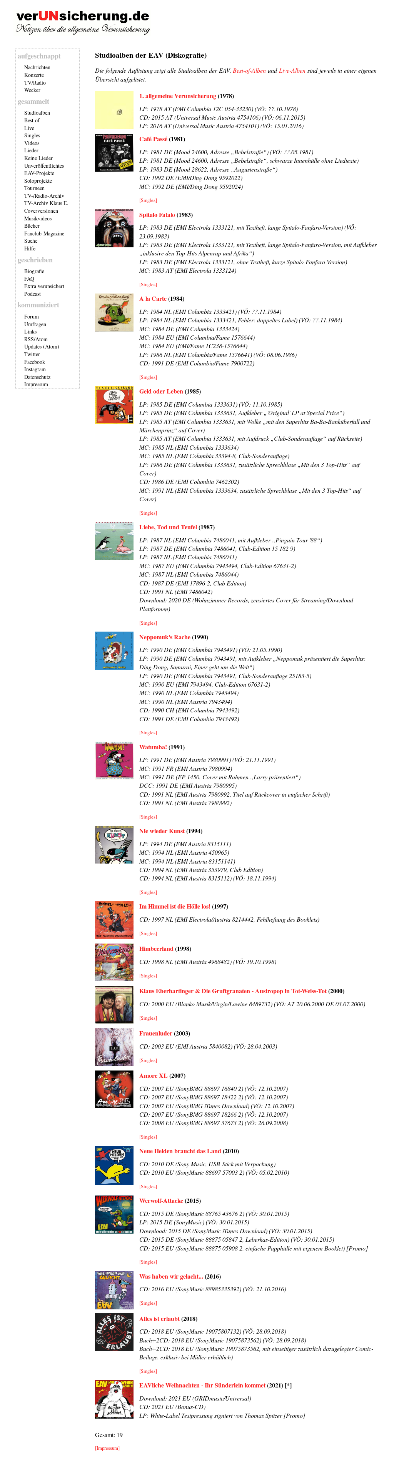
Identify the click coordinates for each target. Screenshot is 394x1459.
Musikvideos (38, 218)
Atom (41, 339)
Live (29, 128)
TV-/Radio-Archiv (44, 195)
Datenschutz (37, 376)
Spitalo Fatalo (157, 214)
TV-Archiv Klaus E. (46, 203)
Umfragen (35, 324)
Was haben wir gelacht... (171, 1276)
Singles (32, 135)
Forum (31, 316)
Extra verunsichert (44, 286)
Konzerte (34, 74)
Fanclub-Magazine (44, 233)
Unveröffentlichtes (44, 165)
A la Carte (153, 298)
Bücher (32, 225)
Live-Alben (292, 70)
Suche (30, 240)
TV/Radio (35, 82)
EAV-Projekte (39, 173)
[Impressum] (107, 1447)
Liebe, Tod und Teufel (168, 526)
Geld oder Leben (161, 391)
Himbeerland (156, 948)
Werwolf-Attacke (161, 1200)
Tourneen (34, 188)
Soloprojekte (38, 180)
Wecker (32, 89)
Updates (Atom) (41, 346)
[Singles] (148, 200)
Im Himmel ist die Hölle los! (174, 906)
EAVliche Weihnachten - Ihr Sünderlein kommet (202, 1385)
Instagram (35, 369)
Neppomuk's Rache (164, 636)
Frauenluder (155, 1033)
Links (30, 331)
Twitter (32, 354)
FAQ (29, 278)
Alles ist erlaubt (159, 1318)
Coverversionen (41, 210)
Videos (31, 143)
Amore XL (153, 1075)
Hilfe (29, 248)
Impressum (36, 384)
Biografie (34, 271)
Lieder (31, 150)
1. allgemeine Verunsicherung (177, 95)
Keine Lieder (38, 158)
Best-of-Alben (249, 70)
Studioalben (37, 112)
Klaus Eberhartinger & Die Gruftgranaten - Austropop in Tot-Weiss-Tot (233, 990)
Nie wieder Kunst (162, 830)
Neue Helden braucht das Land (180, 1150)
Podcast (32, 293)
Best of (32, 120)
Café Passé (153, 138)
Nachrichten (37, 67)
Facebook (34, 361)
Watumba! (153, 746)
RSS (29, 339)
